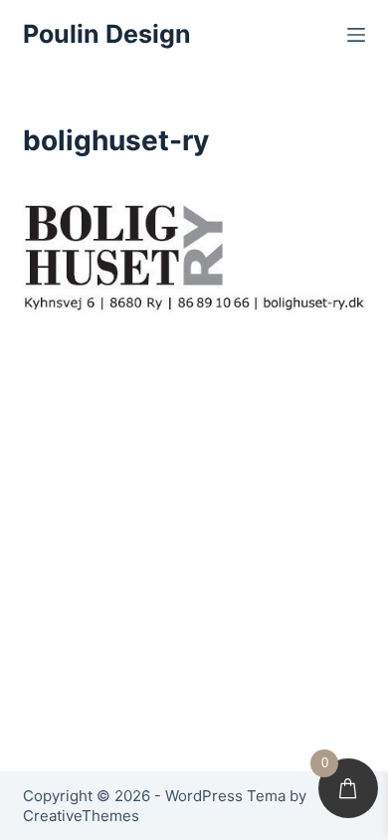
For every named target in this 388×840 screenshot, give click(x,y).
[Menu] (356, 35)
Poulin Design (107, 34)
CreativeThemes (81, 815)
